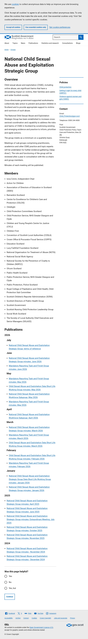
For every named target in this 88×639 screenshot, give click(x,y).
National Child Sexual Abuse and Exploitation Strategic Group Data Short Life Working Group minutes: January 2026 (30, 479)
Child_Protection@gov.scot (69, 116)
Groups (13, 49)
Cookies (34, 618)
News (23, 43)
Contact (26, 618)
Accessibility (9, 618)
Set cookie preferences (59, 27)
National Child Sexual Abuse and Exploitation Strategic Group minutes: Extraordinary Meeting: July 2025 (30, 519)
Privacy (72, 618)
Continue (9, 597)
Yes (10, 576)
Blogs (78, 43)
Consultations (67, 43)
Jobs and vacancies (60, 618)
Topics (14, 43)
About (7, 43)
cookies (15, 4)
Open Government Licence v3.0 (41, 627)
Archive (18, 618)
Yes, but (12, 588)
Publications (33, 43)
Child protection (65, 87)
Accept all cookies (13, 27)
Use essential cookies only (35, 27)
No (10, 582)
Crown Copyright (45, 618)
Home (6, 49)
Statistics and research (50, 43)
